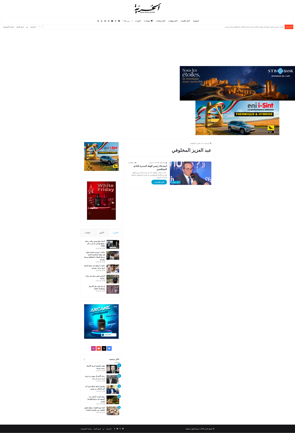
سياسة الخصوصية (8, 27)
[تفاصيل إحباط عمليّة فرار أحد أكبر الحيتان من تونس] (112, 389)
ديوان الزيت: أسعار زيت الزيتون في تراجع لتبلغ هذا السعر (96, 399)
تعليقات (87, 233)
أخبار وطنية (173, 21)
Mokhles (162, 163)
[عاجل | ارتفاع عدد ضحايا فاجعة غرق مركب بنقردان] (112, 269)
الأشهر (101, 233)
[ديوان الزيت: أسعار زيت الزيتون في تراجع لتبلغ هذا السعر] (112, 399)
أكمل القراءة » (159, 182)
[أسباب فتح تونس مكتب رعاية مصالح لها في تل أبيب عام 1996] (112, 244)
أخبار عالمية (186, 21)
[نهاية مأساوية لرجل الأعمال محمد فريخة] (112, 369)
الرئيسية (196, 21)
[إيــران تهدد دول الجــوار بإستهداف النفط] (112, 289)
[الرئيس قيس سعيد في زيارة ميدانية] (112, 279)
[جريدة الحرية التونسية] (147, 8)
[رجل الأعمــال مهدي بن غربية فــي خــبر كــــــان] (112, 379)
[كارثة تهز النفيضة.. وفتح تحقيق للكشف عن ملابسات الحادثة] (112, 411)
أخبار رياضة (161, 21)
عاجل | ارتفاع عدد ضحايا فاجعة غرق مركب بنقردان (267, 27)
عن (27, 27)
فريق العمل (20, 27)
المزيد (139, 21)
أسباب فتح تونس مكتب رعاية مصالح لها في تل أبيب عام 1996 (95, 243)
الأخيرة (115, 233)
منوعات (148, 21)
